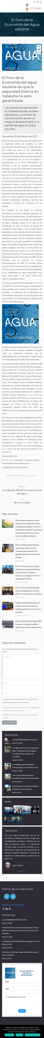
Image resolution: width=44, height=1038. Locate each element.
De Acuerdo (9, 1035)
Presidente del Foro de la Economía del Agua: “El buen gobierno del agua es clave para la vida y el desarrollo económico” (25, 752)
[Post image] (7, 523)
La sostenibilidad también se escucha (24, 740)
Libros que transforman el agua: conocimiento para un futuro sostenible (25, 776)
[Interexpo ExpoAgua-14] (9, 809)
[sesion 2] (9, 818)
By (16, 475)
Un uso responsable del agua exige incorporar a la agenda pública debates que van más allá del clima (28, 624)
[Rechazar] (41, 1031)
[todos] (35, 809)
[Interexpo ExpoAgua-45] (17, 809)
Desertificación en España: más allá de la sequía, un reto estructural (25, 787)
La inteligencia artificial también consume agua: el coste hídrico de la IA (25, 766)
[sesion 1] (17, 818)
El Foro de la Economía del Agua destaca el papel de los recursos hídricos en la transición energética (28, 591)
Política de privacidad (33, 1035)
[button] (18, 871)
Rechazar (19, 1035)
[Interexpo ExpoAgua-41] (26, 809)
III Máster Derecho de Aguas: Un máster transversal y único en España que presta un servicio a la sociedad (28, 607)
